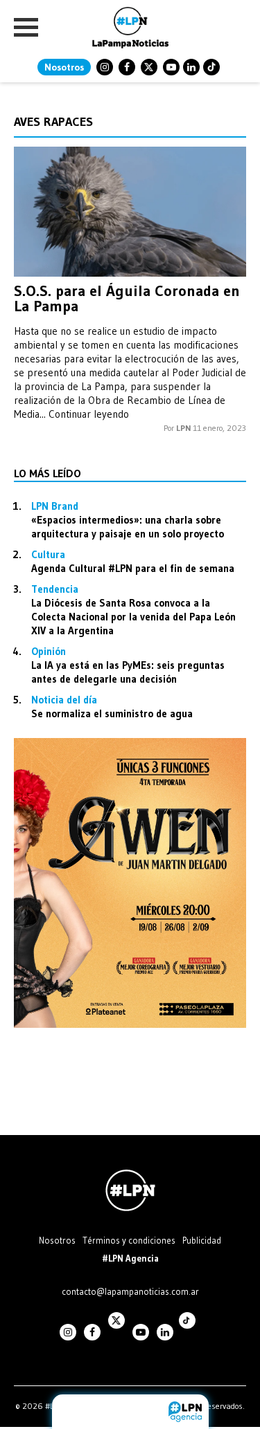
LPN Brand (54, 506)
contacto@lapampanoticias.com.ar (130, 1291)
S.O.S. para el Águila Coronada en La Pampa (127, 298)
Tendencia (54, 589)
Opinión (48, 651)
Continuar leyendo (89, 414)
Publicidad (201, 1240)
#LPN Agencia (130, 1258)
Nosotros (64, 67)
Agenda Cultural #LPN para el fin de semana (132, 568)
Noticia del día (64, 699)
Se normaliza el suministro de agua (112, 713)
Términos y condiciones (129, 1240)
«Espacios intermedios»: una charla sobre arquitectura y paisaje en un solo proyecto (127, 526)
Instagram (104, 67)
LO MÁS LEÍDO (47, 473)
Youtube (171, 67)
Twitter (149, 67)
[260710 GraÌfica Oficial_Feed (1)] (130, 1024)
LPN (183, 428)
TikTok (211, 67)
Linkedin (191, 67)
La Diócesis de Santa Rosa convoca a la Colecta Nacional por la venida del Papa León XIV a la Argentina (133, 616)
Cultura (48, 554)
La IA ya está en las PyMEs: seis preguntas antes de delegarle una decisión (128, 671)
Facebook (127, 67)
